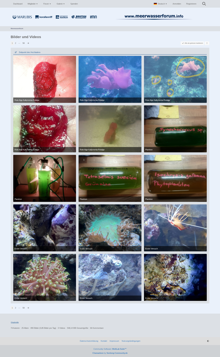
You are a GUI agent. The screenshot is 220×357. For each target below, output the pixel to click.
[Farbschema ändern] (208, 341)
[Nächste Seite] (28, 43)
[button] (160, 4)
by (110, 353)
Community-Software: (110, 349)
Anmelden (177, 4)
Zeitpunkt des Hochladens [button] (29, 52)
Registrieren (191, 4)
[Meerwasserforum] (110, 21)
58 (24, 43)
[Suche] (204, 4)
